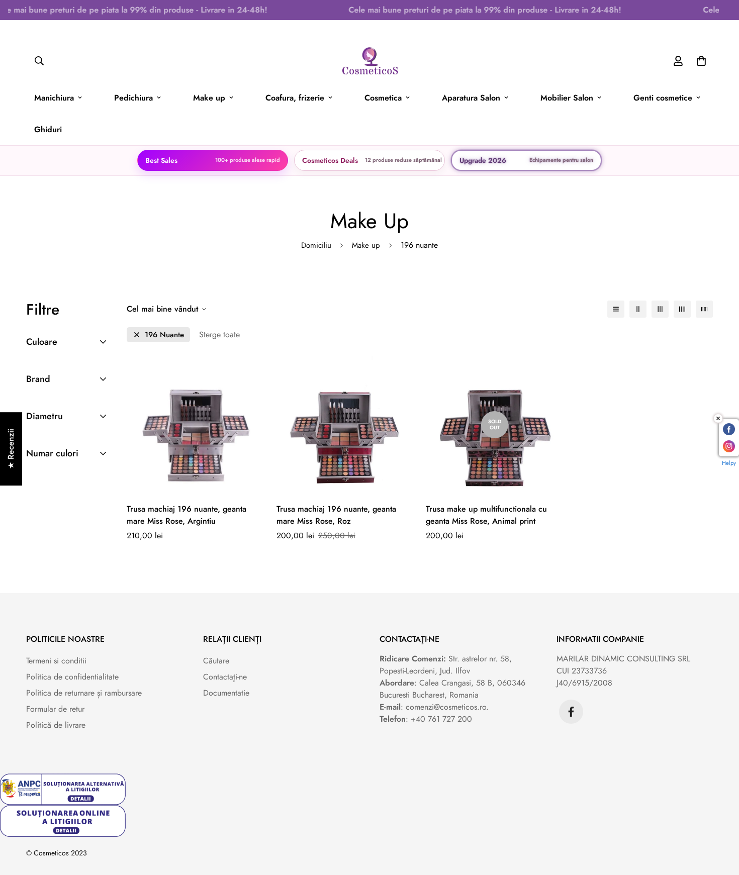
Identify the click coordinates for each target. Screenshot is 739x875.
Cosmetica (383, 98)
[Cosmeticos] (369, 61)
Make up (209, 98)
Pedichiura (133, 98)
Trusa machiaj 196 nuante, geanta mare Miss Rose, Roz (336, 515)
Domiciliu (316, 245)
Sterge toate (219, 334)
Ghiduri (48, 129)
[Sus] (719, 820)
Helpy (729, 463)
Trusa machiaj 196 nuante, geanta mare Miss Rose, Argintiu (186, 515)
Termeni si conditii (56, 660)
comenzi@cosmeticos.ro (446, 707)
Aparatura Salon (471, 98)
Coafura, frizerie (294, 98)
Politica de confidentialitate (72, 677)
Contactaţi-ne (225, 677)
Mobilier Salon (566, 98)
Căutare (216, 660)
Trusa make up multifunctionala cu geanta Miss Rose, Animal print (486, 515)
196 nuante (164, 335)
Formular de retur (55, 709)
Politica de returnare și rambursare (84, 693)
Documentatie (226, 693)
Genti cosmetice (662, 98)
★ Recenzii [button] (11, 449)
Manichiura (54, 98)
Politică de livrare (55, 725)
